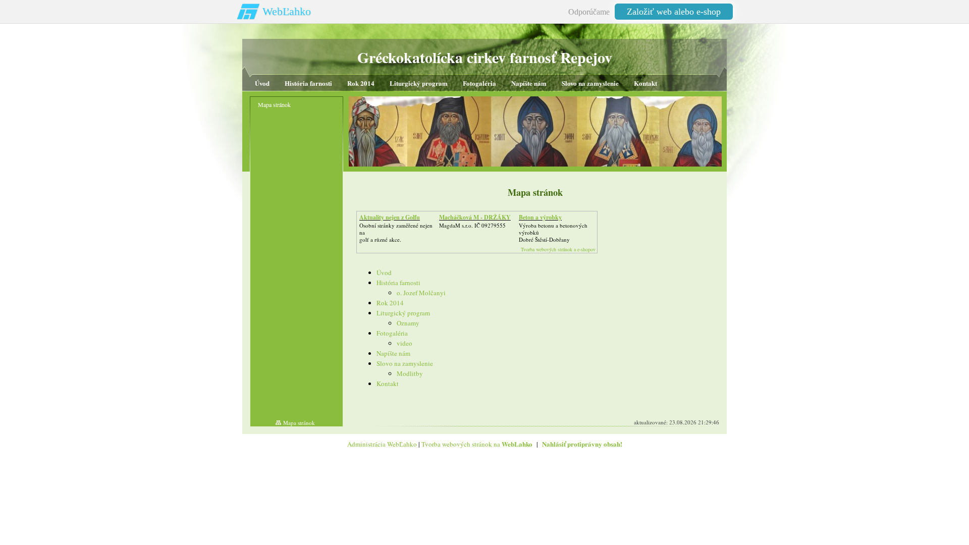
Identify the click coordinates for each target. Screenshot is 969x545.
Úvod (384, 272)
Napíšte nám (393, 353)
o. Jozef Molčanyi (421, 292)
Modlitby (410, 373)
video (404, 343)
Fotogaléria (392, 333)
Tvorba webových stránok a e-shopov (558, 249)
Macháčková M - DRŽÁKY (475, 217)
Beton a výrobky (540, 217)
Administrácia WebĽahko (382, 444)
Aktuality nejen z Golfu (389, 217)
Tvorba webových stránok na (476, 444)
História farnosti (398, 282)
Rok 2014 (390, 302)
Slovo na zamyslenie (404, 363)
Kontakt (387, 383)
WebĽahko (286, 11)
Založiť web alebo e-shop (674, 12)
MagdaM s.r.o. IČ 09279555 (472, 225)
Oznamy (408, 323)
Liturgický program (403, 312)
